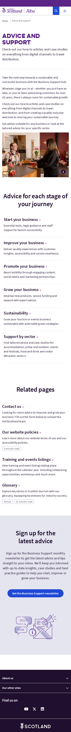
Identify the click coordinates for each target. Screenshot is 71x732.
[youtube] (26, 709)
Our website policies (20, 432)
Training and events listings (26, 459)
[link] (35, 593)
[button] (56, 11)
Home (5, 20)
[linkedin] (42, 709)
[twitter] (34, 709)
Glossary (9, 485)
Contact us (11, 406)
